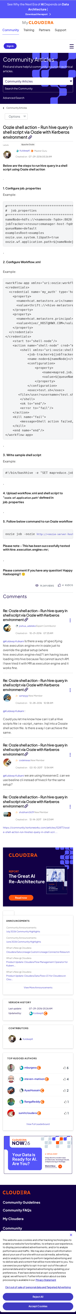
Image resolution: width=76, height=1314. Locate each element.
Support (60, 30)
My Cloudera (13, 1218)
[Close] (71, 1235)
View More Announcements (38, 987)
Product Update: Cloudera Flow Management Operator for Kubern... (37, 964)
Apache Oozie (27, 144)
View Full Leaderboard (38, 1124)
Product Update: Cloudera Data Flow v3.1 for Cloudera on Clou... (36, 977)
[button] (70, 618)
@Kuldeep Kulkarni (13, 641)
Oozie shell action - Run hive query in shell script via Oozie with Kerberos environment (38, 132)
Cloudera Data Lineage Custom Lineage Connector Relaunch (38, 952)
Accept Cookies (38, 1306)
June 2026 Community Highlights (23, 941)
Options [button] (14, 116)
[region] (38, 1271)
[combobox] (38, 88)
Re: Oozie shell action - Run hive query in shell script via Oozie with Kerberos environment (35, 615)
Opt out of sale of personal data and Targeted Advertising (38, 1287)
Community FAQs (17, 1210)
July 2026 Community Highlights (23, 931)
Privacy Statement (46, 1279)
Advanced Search (13, 97)
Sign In (10, 46)
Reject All (38, 1296)
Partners (44, 30)
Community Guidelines (21, 1202)
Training (29, 30)
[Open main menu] (71, 46)
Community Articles (16, 107)
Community (10, 30)
